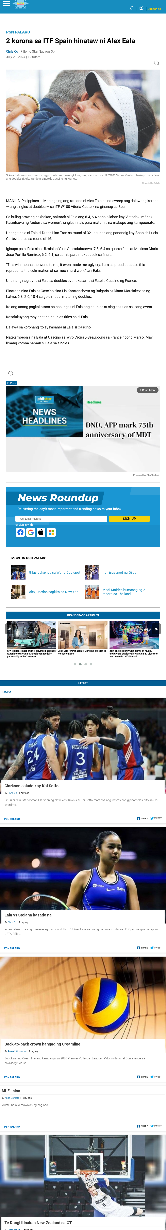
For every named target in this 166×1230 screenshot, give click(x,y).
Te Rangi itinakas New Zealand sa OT (38, 1222)
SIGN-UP (129, 519)
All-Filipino (10, 1090)
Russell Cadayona (17, 1051)
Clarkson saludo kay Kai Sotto (31, 785)
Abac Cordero (12, 1098)
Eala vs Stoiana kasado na (28, 915)
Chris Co (12, 51)
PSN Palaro (18, 32)
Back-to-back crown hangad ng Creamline (42, 1044)
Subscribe (154, 8)
